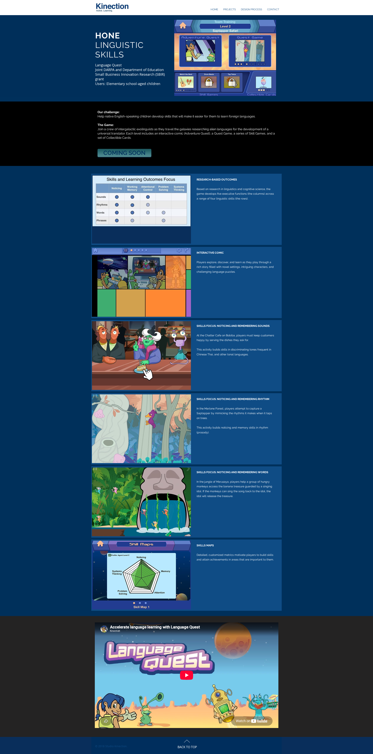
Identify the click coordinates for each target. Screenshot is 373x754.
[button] (124, 153)
